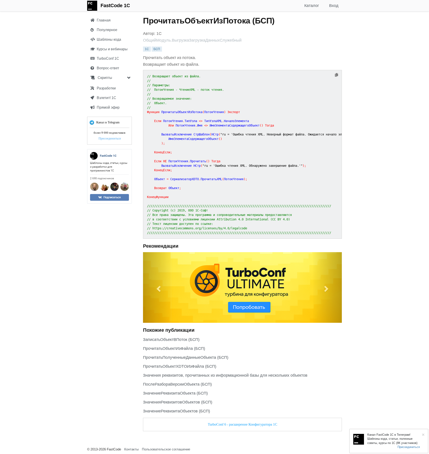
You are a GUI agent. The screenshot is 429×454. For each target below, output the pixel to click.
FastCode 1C (115, 5)
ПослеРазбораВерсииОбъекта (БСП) (177, 384)
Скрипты (104, 78)
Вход (334, 5)
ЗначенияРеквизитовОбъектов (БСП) (177, 402)
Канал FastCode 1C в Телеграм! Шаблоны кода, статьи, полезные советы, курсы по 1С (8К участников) (392, 439)
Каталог (311, 5)
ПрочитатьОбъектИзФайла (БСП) (174, 348)
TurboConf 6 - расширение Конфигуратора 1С (242, 424)
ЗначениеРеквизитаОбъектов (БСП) (176, 411)
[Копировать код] (336, 75)
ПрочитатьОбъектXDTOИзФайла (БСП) (179, 366)
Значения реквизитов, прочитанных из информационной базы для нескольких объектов (225, 375)
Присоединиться (110, 138)
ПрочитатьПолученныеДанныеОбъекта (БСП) (185, 357)
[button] (158, 287)
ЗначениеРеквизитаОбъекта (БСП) (175, 393)
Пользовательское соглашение (166, 449)
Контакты (131, 449)
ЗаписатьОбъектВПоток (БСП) (171, 339)
